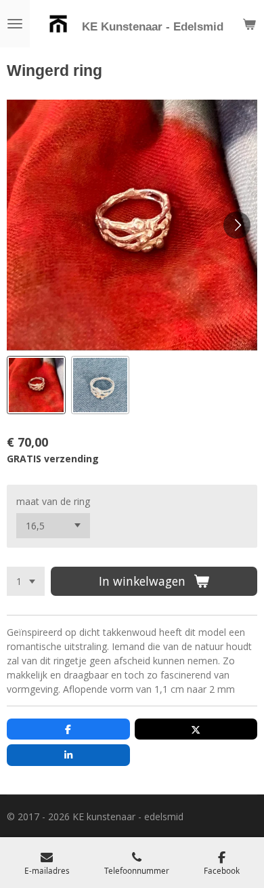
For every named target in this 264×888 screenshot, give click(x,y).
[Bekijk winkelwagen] (249, 23)
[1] (26, 582)
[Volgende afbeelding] (236, 225)
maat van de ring (53, 501)
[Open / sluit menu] (15, 23)
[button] (36, 385)
